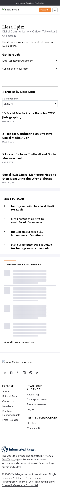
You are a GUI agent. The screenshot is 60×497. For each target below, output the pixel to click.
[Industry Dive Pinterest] (30, 373)
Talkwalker (48, 31)
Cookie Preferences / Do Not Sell (20, 485)
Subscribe (45, 10)
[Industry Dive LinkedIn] (5, 373)
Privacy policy (9, 481)
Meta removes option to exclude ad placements (27, 220)
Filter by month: (10, 98)
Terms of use (26, 481)
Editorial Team (10, 396)
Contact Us (8, 401)
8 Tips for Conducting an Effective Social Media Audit (27, 136)
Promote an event (36, 404)
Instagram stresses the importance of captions (27, 233)
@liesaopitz (9, 35)
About (5, 391)
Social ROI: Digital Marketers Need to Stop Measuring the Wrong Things (29, 176)
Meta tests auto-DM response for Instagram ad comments (31, 246)
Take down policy (44, 481)
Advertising (33, 394)
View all (8, 342)
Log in (30, 409)
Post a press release (24, 342)
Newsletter (8, 406)
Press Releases (10, 419)
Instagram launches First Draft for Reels (32, 207)
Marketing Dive (35, 427)
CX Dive (31, 423)
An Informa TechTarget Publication (30, 3)
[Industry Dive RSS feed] (37, 373)
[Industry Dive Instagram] (24, 373)
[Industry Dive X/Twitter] (17, 373)
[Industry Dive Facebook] (11, 373)
